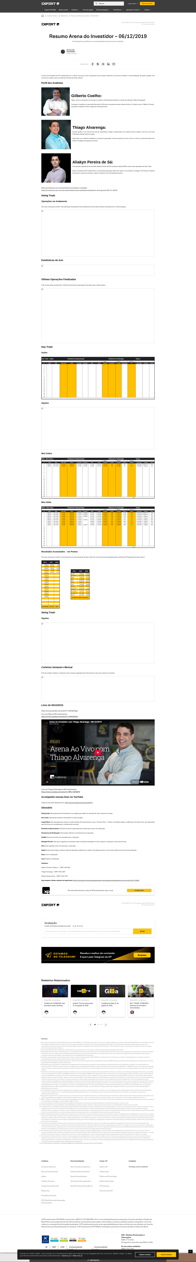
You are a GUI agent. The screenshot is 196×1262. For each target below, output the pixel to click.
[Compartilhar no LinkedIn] (108, 64)
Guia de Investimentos (49, 1172)
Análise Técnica (52, 16)
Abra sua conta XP (147, 3)
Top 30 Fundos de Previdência (81, 1186)
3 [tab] (101, 1025)
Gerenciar (65, 1256)
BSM (54, 1247)
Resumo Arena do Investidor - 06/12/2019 (84, 16)
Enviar (142, 931)
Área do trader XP (106, 1191)
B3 (46, 1247)
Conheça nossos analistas (138, 1167)
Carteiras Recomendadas (80, 1172)
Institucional (104, 1172)
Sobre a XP (104, 1167)
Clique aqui (139, 890)
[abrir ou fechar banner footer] (190, 1251)
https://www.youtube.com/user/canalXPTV (79, 803)
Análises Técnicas (48, 1181)
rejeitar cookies (145, 1254)
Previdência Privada (48, 1195)
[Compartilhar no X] (98, 64)
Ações (43, 1176)
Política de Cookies (107, 1181)
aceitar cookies (166, 1254)
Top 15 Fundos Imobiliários (80, 1167)
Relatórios (64, 16)
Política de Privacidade (108, 1176)
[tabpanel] (55, 1001)
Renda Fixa (45, 1191)
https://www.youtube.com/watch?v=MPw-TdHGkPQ (60, 792)
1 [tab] (95, 1025)
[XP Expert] (50, 3)
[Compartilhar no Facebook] (92, 64)
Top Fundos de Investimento (80, 1181)
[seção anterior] (90, 1024)
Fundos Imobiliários (48, 1167)
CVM (62, 1247)
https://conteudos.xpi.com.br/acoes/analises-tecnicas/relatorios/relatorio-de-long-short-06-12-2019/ (106, 880)
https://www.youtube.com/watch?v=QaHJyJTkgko (59, 716)
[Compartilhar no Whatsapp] (103, 64)
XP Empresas (104, 1186)
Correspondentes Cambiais (74, 1248)
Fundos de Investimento (50, 1186)
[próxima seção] (105, 1024)
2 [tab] (98, 1025)
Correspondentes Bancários (99, 1248)
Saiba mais (76, 1256)
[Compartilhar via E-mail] (114, 64)
